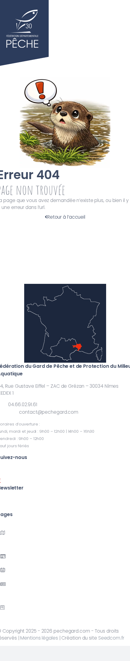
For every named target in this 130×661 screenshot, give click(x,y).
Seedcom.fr (111, 638)
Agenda (9, 577)
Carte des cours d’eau (25, 545)
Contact (9, 614)
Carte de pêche (18, 563)
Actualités (11, 596)
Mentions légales (39, 638)
